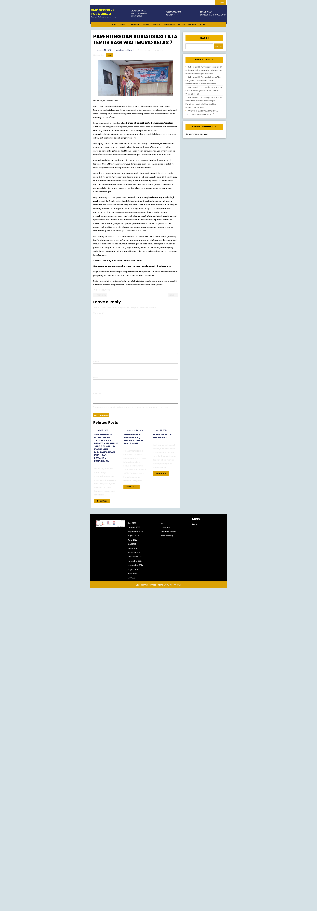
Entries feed (165, 527)
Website (97, 393)
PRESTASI (181, 24)
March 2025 (133, 548)
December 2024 (135, 556)
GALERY (202, 24)
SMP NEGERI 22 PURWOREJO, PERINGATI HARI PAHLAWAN (133, 439)
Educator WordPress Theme (149, 584)
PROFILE (122, 24)
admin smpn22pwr (124, 50)
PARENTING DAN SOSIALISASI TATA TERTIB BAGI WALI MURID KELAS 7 (201, 112)
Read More (103, 501)
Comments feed (168, 531)
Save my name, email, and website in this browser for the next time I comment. (132, 407)
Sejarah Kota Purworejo (162, 436)
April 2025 (132, 544)
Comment (98, 313)
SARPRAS (146, 24)
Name (96, 361)
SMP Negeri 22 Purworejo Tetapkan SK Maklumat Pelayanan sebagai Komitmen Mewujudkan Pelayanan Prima (204, 70)
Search (204, 38)
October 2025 (134, 527)
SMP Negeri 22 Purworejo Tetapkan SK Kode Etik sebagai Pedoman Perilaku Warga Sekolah (203, 90)
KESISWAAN (135, 24)
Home (114, 24)
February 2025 (134, 552)
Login (223, 2)
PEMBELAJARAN (169, 24)
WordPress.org (166, 535)
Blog (109, 55)
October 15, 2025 (103, 50)
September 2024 (135, 565)
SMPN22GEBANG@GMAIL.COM (213, 15)
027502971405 (172, 15)
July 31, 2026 (102, 430)
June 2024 (132, 573)
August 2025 (133, 535)
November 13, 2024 (135, 430)
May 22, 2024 (161, 430)
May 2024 (132, 577)
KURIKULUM (156, 24)
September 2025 (135, 531)
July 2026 (132, 523)
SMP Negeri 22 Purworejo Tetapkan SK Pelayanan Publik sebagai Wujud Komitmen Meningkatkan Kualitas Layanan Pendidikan (106, 448)
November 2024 (135, 561)
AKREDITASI (192, 24)
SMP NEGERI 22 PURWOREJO (102, 12)
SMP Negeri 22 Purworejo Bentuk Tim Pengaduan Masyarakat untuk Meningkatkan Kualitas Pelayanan (203, 80)
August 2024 (133, 569)
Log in (162, 523)
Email (96, 377)
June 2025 (132, 540)
